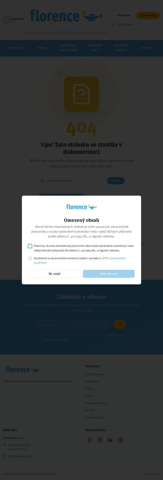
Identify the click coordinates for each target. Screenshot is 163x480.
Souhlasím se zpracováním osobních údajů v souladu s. (80, 260)
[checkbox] (30, 246)
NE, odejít (54, 274)
